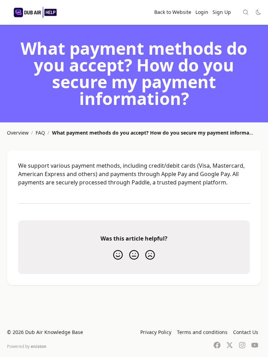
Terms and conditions (202, 332)
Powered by (26, 346)
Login (201, 12)
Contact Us (245, 332)
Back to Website (172, 12)
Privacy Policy (155, 332)
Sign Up (222, 12)
